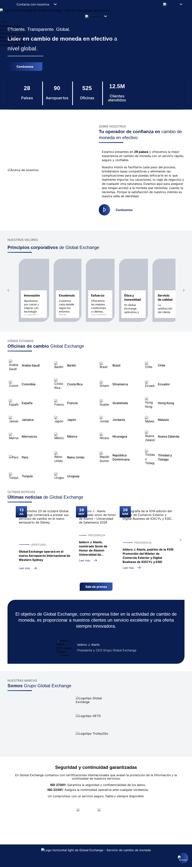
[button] (172, 4)
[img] (1, 21)
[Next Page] (184, 290)
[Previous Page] (8, 290)
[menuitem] (96, 26)
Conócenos (124, 210)
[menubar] (96, 33)
